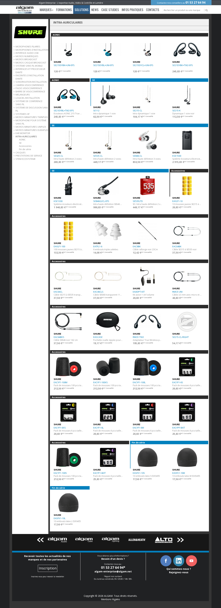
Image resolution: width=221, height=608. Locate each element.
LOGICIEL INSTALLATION (28, 97)
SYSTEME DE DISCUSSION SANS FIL (32, 109)
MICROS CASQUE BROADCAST (31, 62)
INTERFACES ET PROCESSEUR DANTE (30, 70)
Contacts (152, 9)
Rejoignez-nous (178, 572)
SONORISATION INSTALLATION (31, 81)
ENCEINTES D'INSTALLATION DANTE (30, 77)
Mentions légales (110, 599)
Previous (40, 540)
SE (20, 142)
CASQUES (21, 152)
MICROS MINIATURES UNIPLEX (31, 126)
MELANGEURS (23, 94)
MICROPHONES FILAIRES (28, 46)
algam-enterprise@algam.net (113, 571)
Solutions (82, 9)
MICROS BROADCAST (26, 59)
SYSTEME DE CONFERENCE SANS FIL (29, 103)
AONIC (22, 139)
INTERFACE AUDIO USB (27, 52)
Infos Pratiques (132, 9)
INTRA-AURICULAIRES (26, 136)
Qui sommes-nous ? (178, 568)
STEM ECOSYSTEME (26, 158)
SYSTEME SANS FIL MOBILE (29, 65)
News (95, 9)
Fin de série (25, 149)
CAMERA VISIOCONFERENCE (30, 85)
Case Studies (110, 9)
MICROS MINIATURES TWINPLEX (32, 117)
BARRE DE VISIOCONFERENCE (30, 91)
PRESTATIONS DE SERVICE (29, 155)
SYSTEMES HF (23, 114)
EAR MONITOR (23, 133)
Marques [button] (46, 9)
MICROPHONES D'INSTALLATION (32, 49)
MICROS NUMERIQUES (27, 56)
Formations (64, 9)
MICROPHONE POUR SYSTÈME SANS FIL (31, 122)
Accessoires (25, 146)
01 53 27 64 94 (195, 2)
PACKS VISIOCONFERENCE (29, 88)
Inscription (48, 568)
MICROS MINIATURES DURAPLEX (32, 130)
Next (180, 540)
